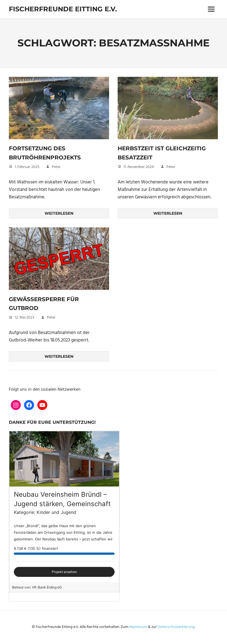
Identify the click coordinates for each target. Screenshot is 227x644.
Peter (56, 167)
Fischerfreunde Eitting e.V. (63, 9)
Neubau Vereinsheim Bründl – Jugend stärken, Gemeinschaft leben (62, 503)
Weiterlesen (59, 213)
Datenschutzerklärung (176, 627)
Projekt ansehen (64, 572)
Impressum (138, 627)
